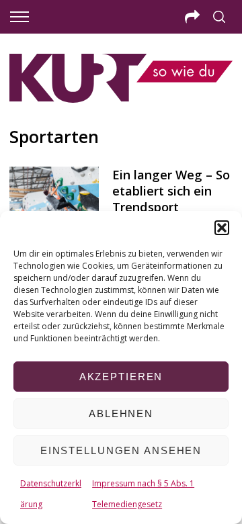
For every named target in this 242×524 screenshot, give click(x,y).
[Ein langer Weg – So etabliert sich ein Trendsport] (53, 196)
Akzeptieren (121, 376)
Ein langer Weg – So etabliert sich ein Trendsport (171, 190)
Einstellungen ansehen (121, 450)
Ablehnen (121, 413)
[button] (222, 227)
